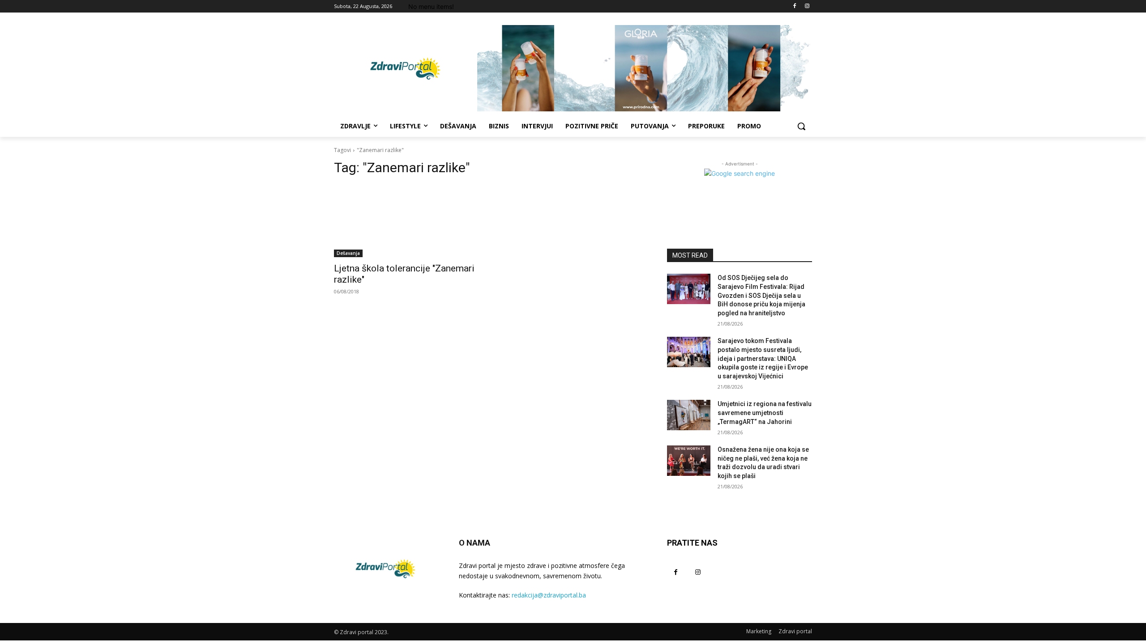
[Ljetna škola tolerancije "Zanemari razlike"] (406, 221)
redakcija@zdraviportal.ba (549, 595)
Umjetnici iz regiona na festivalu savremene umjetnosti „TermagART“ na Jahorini (765, 412)
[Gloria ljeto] (644, 68)
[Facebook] (794, 6)
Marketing (758, 631)
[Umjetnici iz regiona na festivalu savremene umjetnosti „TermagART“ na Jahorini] (688, 415)
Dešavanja (348, 253)
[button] (801, 126)
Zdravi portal (795, 631)
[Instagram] (807, 6)
